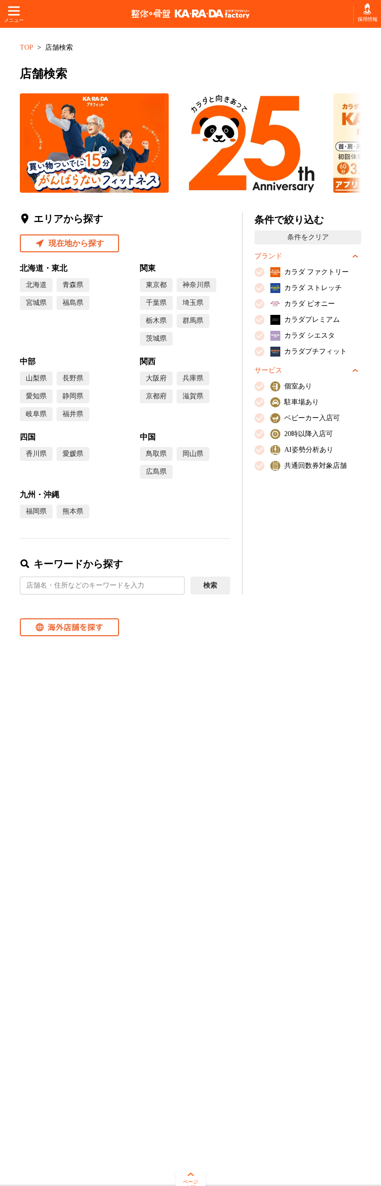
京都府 (156, 396)
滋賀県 (193, 396)
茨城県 (156, 338)
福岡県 (36, 511)
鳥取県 (156, 453)
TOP (26, 47)
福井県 (73, 414)
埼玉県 (193, 302)
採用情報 (367, 19)
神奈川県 (196, 285)
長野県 (73, 378)
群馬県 (193, 320)
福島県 (73, 302)
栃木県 (156, 320)
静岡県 (73, 396)
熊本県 (73, 511)
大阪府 (156, 378)
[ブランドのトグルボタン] (355, 256)
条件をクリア (308, 237)
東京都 (156, 285)
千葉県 (156, 302)
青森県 (73, 285)
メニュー (13, 20)
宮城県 (36, 302)
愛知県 (36, 396)
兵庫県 (193, 378)
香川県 (36, 453)
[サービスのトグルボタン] (355, 370)
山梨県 (36, 378)
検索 (210, 585)
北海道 (36, 285)
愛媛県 (73, 453)
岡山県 (193, 453)
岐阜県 (36, 414)
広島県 (156, 471)
